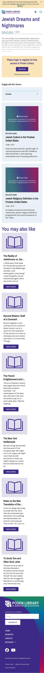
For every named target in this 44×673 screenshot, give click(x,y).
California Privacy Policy (22, 664)
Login (7, 630)
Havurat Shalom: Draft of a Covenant (14, 317)
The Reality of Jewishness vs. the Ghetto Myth (12, 259)
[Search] (40, 11)
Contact (9, 638)
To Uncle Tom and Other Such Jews (12, 560)
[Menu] (35, 12)
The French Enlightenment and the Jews (14, 379)
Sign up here (20, 4)
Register (9, 634)
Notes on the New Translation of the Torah (12, 504)
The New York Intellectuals (10, 440)
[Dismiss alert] (41, 2)
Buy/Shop (9, 642)
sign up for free (22, 121)
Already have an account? (22, 74)
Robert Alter (7, 32)
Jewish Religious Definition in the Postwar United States (22, 200)
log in (14, 121)
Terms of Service (10, 668)
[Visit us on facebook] (7, 650)
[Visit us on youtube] (13, 650)
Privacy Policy (9, 664)
